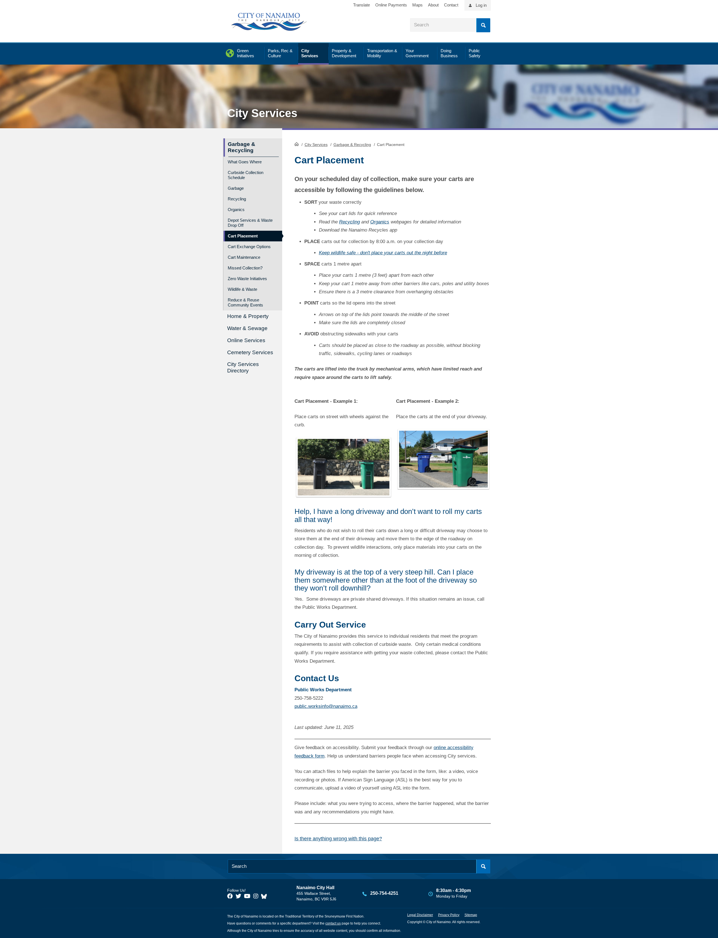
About (433, 5)
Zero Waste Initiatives (247, 278)
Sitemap (470, 915)
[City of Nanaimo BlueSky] (265, 896)
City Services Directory (243, 367)
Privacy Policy (448, 915)
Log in (481, 5)
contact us (333, 923)
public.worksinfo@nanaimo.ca (325, 706)
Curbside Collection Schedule (245, 175)
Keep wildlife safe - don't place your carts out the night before (383, 252)
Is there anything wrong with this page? (338, 838)
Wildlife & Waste (242, 289)
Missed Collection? (245, 268)
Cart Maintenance (244, 257)
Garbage (236, 188)
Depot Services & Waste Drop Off (250, 223)
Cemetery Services (250, 352)
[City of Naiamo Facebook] (230, 896)
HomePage (296, 144)
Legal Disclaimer (420, 915)
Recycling (349, 222)
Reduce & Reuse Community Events (245, 302)
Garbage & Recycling (352, 144)
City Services (316, 144)
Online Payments (391, 5)
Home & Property (248, 316)
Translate (361, 5)
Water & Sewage (247, 328)
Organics (379, 222)
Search (483, 25)
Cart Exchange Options (249, 246)
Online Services (246, 340)
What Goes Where (245, 161)
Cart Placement (243, 236)
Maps (417, 5)
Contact (451, 5)
